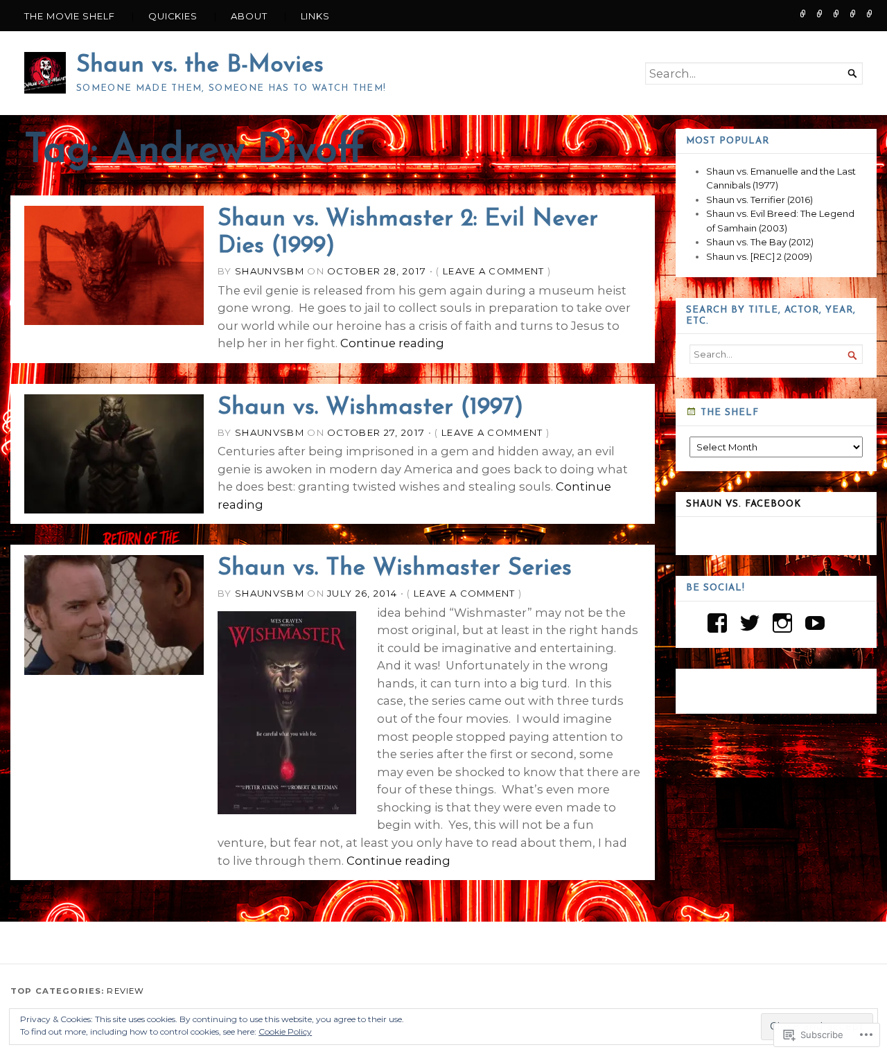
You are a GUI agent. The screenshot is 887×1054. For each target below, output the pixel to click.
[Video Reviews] (836, 13)
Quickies (172, 15)
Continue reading (392, 343)
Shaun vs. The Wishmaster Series (395, 568)
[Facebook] (717, 623)
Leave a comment (494, 270)
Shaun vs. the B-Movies (200, 65)
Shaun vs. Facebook (743, 504)
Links (316, 15)
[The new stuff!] (803, 13)
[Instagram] (782, 623)
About (249, 15)
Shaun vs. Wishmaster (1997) (370, 408)
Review (125, 991)
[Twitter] (750, 623)
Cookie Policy (285, 1031)
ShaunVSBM (269, 270)
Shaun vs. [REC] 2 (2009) (759, 256)
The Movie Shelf (69, 15)
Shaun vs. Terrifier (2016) (759, 199)
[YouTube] (815, 623)
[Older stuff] (820, 13)
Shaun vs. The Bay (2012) (760, 241)
